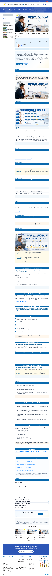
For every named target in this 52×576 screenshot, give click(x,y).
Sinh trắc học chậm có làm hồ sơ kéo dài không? (21, 495)
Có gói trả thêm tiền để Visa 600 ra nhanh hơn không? (22, 499)
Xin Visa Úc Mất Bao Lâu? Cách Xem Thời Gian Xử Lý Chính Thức (44, 537)
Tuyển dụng (30, 559)
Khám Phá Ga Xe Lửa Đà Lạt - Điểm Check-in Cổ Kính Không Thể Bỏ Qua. (10, 32)
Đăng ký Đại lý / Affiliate (31, 563)
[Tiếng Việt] (46, 1)
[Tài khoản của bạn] (41, 4)
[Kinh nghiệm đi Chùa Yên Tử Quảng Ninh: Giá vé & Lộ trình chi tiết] (5, 25)
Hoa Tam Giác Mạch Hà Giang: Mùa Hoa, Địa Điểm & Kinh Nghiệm (10, 34)
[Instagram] (43, 558)
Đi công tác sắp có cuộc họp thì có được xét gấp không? (22, 503)
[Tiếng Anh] (47, 1)
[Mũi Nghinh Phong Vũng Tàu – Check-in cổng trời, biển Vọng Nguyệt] (5, 27)
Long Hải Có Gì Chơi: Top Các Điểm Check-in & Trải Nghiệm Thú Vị (10, 30)
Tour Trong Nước (9, 4)
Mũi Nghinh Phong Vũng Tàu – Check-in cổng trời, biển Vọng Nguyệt (10, 27)
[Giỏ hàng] (43, 4)
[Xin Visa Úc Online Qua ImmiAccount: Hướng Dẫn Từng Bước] (32, 532)
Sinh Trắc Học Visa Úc (18, 301)
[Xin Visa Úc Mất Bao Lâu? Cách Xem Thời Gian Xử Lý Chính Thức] (44, 532)
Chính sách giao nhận (31, 568)
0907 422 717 (25, 64)
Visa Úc (16, 451)
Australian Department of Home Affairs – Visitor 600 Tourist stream (25, 461)
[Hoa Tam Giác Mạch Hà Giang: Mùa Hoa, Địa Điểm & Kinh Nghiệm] (5, 34)
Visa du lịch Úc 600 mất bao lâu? (19, 484)
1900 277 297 (4, 564)
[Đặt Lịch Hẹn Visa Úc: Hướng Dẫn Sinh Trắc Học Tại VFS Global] (20, 532)
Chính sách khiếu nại (31, 569)
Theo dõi (31, 551)
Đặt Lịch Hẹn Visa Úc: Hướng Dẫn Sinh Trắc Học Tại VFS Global (20, 537)
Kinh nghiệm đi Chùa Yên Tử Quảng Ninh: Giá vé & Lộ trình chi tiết (10, 25)
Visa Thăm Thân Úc (23, 158)
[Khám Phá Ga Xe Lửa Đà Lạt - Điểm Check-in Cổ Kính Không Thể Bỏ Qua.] (5, 32)
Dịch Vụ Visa (37, 4)
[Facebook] (40, 558)
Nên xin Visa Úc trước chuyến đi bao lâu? (20, 507)
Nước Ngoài (4, 18)
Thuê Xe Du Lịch (32, 4)
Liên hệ (30, 558)
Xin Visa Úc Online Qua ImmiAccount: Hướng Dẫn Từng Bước (31, 537)
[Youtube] (41, 558)
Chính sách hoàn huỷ (31, 565)
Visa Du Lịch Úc (18, 158)
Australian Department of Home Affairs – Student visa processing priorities (26, 464)
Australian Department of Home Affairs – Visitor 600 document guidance (25, 470)
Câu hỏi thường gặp (31, 570)
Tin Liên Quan (32, 526)
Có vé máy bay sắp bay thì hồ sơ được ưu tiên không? (22, 501)
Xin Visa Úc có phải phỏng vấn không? (20, 497)
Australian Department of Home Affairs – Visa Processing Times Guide (25, 460)
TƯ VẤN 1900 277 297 (19, 64)
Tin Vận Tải (4, 19)
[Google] (44, 558)
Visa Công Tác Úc (29, 158)
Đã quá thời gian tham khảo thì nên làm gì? (21, 505)
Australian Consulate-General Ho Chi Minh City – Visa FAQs (24, 467)
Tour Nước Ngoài (15, 4)
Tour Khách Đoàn (21, 4)
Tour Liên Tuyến (26, 4)
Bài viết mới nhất (6, 22)
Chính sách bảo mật (31, 564)
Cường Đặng (23, 44)
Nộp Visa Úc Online (24, 301)
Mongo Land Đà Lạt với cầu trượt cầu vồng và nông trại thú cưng (10, 37)
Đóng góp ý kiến (31, 560)
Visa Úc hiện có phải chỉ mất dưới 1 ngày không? (22, 486)
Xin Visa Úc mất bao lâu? (18, 482)
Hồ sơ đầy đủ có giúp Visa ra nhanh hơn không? (21, 493)
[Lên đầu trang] (51, 573)
